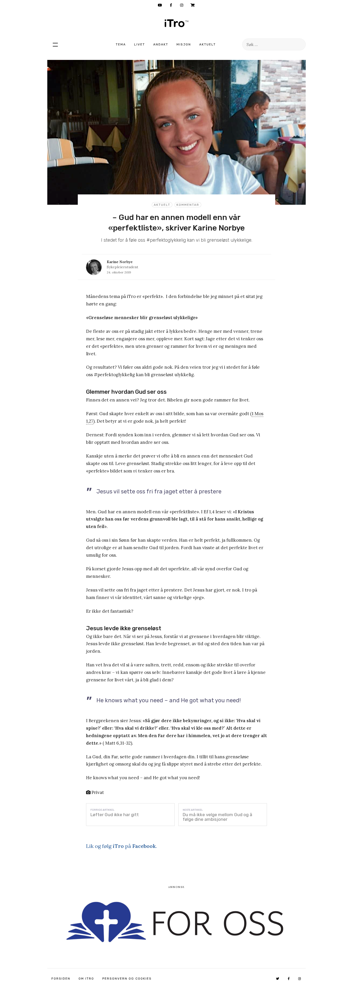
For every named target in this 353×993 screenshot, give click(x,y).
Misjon (184, 44)
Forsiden (60, 978)
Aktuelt (207, 44)
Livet (139, 44)
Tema (121, 44)
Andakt (160, 44)
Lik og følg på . (121, 846)
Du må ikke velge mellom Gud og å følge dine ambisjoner (217, 817)
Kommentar (188, 205)
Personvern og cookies (127, 978)
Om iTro (86, 978)
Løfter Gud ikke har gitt (114, 814)
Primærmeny (55, 44)
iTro (176, 23)
